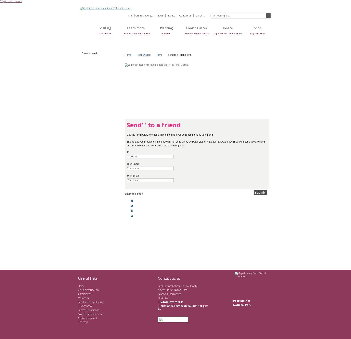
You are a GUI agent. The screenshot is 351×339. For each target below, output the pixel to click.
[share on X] (132, 205)
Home (84, 32)
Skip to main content (11, 1)
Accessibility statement (90, 314)
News (160, 15)
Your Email (133, 175)
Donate (227, 30)
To (128, 152)
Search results (90, 53)
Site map (83, 322)
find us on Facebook (192, 278)
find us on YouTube (198, 278)
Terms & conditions (88, 310)
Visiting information (88, 290)
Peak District (144, 54)
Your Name (133, 163)
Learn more (136, 30)
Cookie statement (87, 318)
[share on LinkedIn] (132, 210)
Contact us (185, 15)
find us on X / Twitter (185, 278)
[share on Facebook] (132, 200)
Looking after (197, 30)
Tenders (82, 302)
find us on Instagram (205, 278)
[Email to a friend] (132, 216)
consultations (97, 302)
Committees (84, 294)
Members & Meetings (140, 15)
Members (83, 298)
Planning (166, 30)
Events (171, 15)
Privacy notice (85, 306)
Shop (257, 30)
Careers (200, 15)
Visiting (105, 30)
